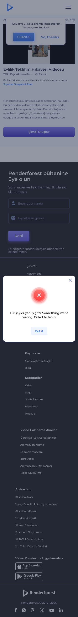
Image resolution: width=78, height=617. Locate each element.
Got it (39, 331)
